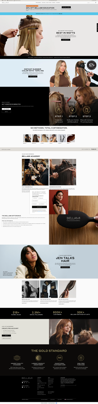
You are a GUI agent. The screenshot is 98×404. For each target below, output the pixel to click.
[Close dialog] (67, 191)
